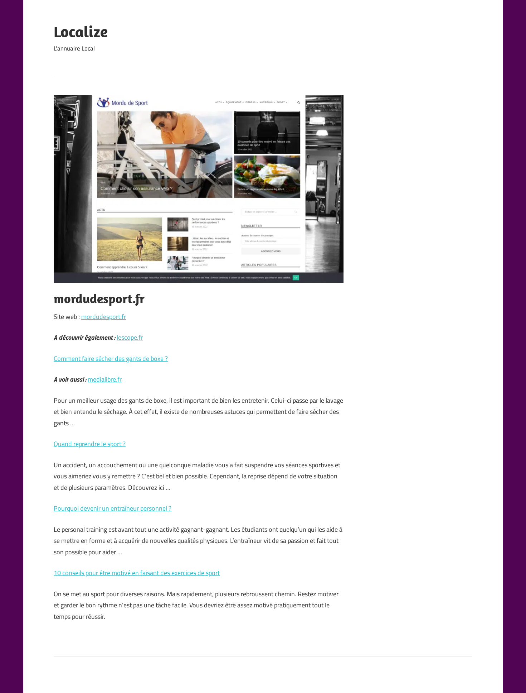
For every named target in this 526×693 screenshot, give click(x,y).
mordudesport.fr (103, 316)
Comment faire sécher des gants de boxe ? (111, 358)
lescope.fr (130, 337)
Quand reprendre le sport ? (90, 444)
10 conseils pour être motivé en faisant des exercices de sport (137, 573)
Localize (81, 31)
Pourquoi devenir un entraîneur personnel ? (112, 508)
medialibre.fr (105, 379)
